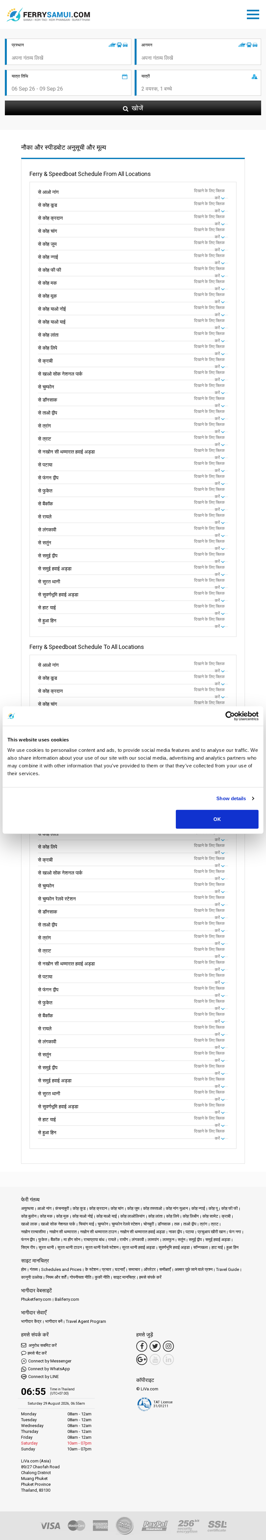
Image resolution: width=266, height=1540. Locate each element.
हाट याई (217, 1247)
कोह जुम (133, 1208)
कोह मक (46, 1216)
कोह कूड (79, 1208)
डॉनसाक (164, 1224)
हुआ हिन (232, 1247)
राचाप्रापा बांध (94, 1239)
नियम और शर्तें (56, 1277)
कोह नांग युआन (177, 1208)
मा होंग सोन (72, 1239)
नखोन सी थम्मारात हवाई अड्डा (142, 1231)
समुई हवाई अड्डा (217, 1239)
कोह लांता (155, 1216)
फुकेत (42, 1239)
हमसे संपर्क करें (150, 1277)
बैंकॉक (55, 1239)
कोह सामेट (210, 1216)
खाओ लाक (29, 1224)
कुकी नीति (102, 1277)
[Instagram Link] (168, 1346)
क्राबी (226, 1216)
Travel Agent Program (86, 1321)
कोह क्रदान (98, 1208)
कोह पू (213, 1208)
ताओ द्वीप (189, 1224)
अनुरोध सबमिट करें (42, 1345)
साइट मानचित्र (124, 1277)
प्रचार (106, 1269)
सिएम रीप (28, 1247)
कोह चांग (117, 1208)
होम (23, 1269)
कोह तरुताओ (152, 1208)
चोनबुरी (148, 1224)
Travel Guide (227, 1269)
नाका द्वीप (175, 1231)
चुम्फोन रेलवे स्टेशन (126, 1224)
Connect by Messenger (49, 1361)
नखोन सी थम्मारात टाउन (98, 1231)
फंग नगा (235, 1231)
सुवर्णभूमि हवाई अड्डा (174, 1247)
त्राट (214, 1224)
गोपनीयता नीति (80, 1277)
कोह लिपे (172, 1216)
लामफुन (168, 1239)
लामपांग (153, 1239)
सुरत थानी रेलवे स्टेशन (101, 1247)
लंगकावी (138, 1239)
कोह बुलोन (28, 1216)
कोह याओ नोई (82, 1216)
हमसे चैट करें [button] (37, 1353)
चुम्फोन (103, 1224)
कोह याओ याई (106, 1216)
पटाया (190, 1231)
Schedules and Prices (61, 1269)
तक (177, 1224)
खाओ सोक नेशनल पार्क (58, 1224)
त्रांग (203, 1224)
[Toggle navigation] (254, 13)
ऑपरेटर (150, 1269)
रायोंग (124, 1239)
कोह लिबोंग (191, 1216)
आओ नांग (44, 1208)
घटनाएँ (120, 1269)
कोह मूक (62, 1216)
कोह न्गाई (198, 1208)
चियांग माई (86, 1224)
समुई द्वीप (195, 1239)
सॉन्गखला (200, 1247)
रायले (112, 1239)
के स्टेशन (91, 1269)
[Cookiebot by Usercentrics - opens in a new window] (230, 716)
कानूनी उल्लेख (31, 1277)
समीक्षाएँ (165, 1269)
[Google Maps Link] (141, 1359)
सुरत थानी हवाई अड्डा (138, 1247)
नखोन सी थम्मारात (63, 1231)
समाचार (134, 1269)
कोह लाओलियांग (132, 1216)
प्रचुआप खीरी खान (211, 1231)
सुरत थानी (46, 1247)
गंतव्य (34, 1269)
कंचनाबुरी (62, 1208)
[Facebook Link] (141, 1346)
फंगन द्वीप (28, 1239)
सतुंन (181, 1239)
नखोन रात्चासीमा (33, 1231)
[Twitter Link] (155, 1346)
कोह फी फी (229, 1208)
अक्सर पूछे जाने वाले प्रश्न (193, 1269)
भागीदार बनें (53, 1321)
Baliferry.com (67, 1299)
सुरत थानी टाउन (69, 1247)
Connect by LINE (43, 1376)
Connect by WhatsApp (49, 1368)
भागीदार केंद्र (31, 1321)
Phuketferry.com (36, 1299)
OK (217, 819)
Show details (231, 798)
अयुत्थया (27, 1208)
